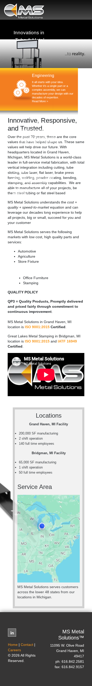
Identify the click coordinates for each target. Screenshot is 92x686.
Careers (14, 650)
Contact (27, 645)
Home (13, 645)
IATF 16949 (67, 341)
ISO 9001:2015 (37, 327)
